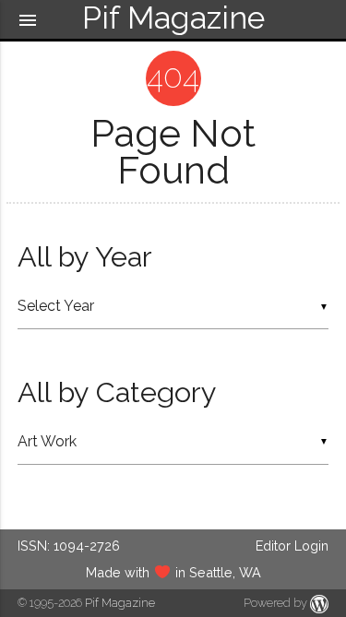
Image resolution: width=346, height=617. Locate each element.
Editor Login (292, 545)
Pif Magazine (120, 603)
